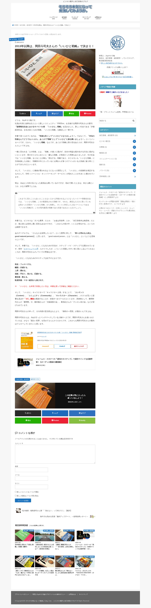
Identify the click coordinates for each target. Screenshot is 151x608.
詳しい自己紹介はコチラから (112, 63)
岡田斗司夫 (36, 379)
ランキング (75, 17)
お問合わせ (98, 17)
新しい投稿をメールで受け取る (27, 496)
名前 (16, 466)
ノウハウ (104, 170)
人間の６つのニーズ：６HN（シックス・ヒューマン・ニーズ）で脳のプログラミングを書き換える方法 (117, 210)
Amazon (44, 346)
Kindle (61, 346)
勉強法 (103, 153)
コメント (19, 443)
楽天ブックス (78, 346)
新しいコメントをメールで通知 (27, 492)
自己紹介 (64, 17)
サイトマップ (87, 17)
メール (17, 475)
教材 (102, 164)
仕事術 (103, 147)
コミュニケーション (108, 159)
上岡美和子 (110, 197)
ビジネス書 (104, 141)
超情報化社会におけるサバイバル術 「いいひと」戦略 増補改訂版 (58, 332)
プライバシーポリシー (22, 594)
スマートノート (30, 249)
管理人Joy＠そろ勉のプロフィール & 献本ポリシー (48, 594)
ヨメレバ (43, 336)
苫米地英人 (104, 176)
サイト (17, 483)
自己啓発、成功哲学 (23, 379)
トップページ (53, 17)
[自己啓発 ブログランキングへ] (117, 74)
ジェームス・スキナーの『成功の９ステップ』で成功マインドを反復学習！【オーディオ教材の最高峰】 (117, 194)
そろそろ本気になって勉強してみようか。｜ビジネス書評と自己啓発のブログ (51, 601)
